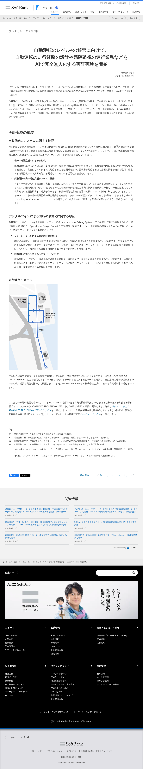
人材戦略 (101, 642)
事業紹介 (55, 642)
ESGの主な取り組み (59, 688)
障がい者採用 (103, 680)
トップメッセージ (59, 673)
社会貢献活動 (57, 650)
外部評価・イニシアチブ (61, 695)
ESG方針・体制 (57, 677)
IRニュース (10, 695)
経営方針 (9, 673)
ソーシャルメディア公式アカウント (55, 712)
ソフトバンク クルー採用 (108, 684)
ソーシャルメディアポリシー (90, 712)
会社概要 (55, 639)
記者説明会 (10, 646)
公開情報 (55, 653)
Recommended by (120, 548)
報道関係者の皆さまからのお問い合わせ (74, 721)
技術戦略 (101, 639)
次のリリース (125, 475)
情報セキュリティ (37, 751)
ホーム (8, 18)
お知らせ (9, 639)
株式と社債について (14, 688)
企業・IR (17, 18)
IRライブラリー (12, 677)
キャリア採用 (103, 677)
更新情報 (9, 642)
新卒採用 (101, 673)
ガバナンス (56, 646)
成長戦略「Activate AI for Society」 (113, 635)
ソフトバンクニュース (15, 650)
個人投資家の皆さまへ (15, 684)
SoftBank (17, 7)
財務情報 (9, 680)
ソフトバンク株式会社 (56, 18)
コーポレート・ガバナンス (17, 691)
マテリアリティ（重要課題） (63, 684)
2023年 (70, 18)
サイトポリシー (72, 751)
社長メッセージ (58, 635)
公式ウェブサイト (91, 414)
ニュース (26, 18)
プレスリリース (39, 18)
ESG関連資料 (56, 691)
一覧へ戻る (83, 475)
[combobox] (113, 573)
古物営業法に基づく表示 (90, 751)
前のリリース (106, 475)
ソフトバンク (71, 744)
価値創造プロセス (59, 680)
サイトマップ (107, 751)
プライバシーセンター (55, 751)
